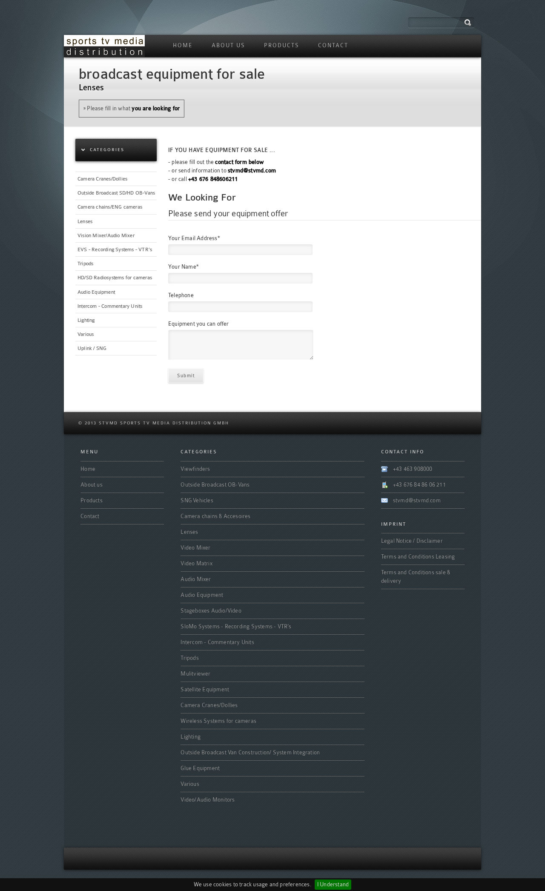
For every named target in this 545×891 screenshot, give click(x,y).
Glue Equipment (200, 768)
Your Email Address (194, 238)
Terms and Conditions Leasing (418, 556)
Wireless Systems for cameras (218, 721)
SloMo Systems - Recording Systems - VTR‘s (236, 626)
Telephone (181, 295)
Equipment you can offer (198, 324)
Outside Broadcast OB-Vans (215, 484)
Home (183, 45)
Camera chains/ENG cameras (109, 207)
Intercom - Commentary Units (109, 306)
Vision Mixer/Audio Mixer (106, 235)
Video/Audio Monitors (208, 799)
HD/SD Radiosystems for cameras (114, 278)
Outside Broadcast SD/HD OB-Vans (116, 193)
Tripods (85, 263)
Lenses (84, 221)
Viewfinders (195, 469)
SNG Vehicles (197, 500)
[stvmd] (104, 46)
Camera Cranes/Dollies (102, 179)
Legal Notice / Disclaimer (412, 541)
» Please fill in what (131, 108)
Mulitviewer (195, 673)
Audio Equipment (96, 292)
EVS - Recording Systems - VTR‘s (114, 249)
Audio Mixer (196, 579)
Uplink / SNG (91, 348)
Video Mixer (195, 547)
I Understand (333, 884)
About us (228, 45)
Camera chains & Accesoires (215, 516)
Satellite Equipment (205, 689)
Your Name (183, 267)
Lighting (86, 320)
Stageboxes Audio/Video (211, 610)
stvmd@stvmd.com (417, 500)
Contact (333, 45)
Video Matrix (196, 563)
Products (281, 45)
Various (85, 334)
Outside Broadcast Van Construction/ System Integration (250, 752)
